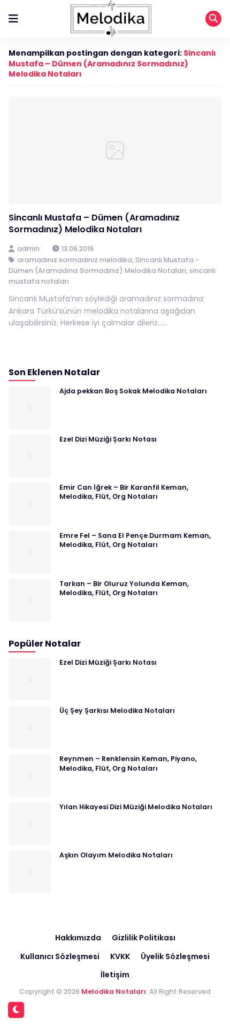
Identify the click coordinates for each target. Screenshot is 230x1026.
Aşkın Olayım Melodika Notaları (116, 855)
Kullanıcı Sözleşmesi (59, 956)
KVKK (120, 956)
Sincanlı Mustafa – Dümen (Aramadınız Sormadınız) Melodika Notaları (112, 63)
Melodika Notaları (113, 991)
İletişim (115, 974)
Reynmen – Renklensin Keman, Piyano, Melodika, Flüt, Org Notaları (128, 763)
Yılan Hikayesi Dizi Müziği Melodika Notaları (135, 806)
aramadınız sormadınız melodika (74, 259)
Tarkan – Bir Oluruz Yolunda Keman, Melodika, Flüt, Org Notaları (124, 588)
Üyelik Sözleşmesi (175, 956)
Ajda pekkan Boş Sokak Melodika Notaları (133, 391)
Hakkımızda (78, 937)
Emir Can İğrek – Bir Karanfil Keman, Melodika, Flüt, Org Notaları (123, 492)
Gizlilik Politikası (143, 937)
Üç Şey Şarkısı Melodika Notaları (117, 710)
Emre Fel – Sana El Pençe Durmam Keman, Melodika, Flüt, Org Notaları (135, 540)
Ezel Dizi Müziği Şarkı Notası (108, 439)
